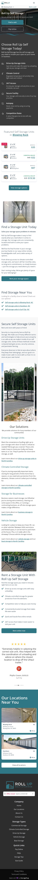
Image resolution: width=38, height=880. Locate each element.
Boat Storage (19, 841)
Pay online (12, 29)
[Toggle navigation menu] (34, 3)
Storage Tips (19, 857)
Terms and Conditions (19, 874)
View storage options (19, 188)
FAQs (19, 853)
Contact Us (19, 817)
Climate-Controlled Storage (19, 829)
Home (19, 805)
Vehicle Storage (19, 837)
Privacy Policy (19, 871)
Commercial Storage (19, 825)
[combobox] (19, 794)
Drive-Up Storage (19, 833)
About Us (19, 813)
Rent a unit (32, 7)
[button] (16, 685)
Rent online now (19, 631)
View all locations (19, 765)
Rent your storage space (19, 279)
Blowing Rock (20, 134)
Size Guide (19, 861)
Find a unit (12, 22)
